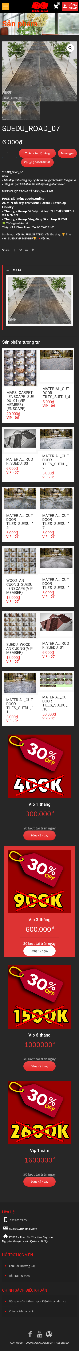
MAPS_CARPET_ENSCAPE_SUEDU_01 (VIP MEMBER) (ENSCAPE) (20, 400)
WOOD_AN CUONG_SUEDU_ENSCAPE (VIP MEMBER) (19, 586)
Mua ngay (67, 153)
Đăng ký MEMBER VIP (37, 162)
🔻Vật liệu (44, 238)
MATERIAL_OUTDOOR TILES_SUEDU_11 (20, 706)
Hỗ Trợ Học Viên (19, 1276)
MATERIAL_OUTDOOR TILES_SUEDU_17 (56, 521)
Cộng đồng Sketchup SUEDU (47, 219)
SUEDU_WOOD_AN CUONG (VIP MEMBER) (19, 648)
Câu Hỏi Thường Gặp (22, 1266)
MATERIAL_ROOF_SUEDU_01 (55, 645)
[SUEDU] (39, 6)
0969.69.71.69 (18, 1220)
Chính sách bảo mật (21, 1311)
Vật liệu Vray (52, 234)
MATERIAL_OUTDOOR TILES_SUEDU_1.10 (56, 703)
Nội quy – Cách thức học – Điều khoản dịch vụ (37, 1301)
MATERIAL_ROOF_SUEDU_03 (19, 461)
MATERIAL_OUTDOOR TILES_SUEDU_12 (56, 462)
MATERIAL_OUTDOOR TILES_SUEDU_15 (20, 521)
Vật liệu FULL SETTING (30, 234)
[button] (70, 48)
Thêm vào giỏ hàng (37, 153)
